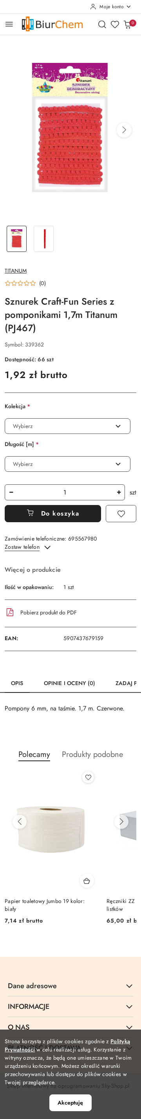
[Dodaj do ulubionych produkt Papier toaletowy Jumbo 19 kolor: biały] (88, 777)
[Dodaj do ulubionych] (121, 513)
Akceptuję (70, 1103)
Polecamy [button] (34, 754)
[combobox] (67, 426)
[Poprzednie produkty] (20, 822)
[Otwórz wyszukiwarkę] (102, 24)
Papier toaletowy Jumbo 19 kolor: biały (45, 905)
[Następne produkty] (121, 822)
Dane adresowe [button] (32, 986)
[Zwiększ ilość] (119, 492)
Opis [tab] (17, 683)
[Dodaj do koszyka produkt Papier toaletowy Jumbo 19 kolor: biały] (87, 881)
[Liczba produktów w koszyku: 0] (127, 24)
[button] (124, 130)
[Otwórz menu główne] (9, 24)
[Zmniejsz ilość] (11, 492)
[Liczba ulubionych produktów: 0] (114, 24)
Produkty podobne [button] (92, 754)
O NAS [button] (18, 1027)
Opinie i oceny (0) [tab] (70, 683)
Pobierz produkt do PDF (48, 612)
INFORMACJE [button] (28, 1006)
